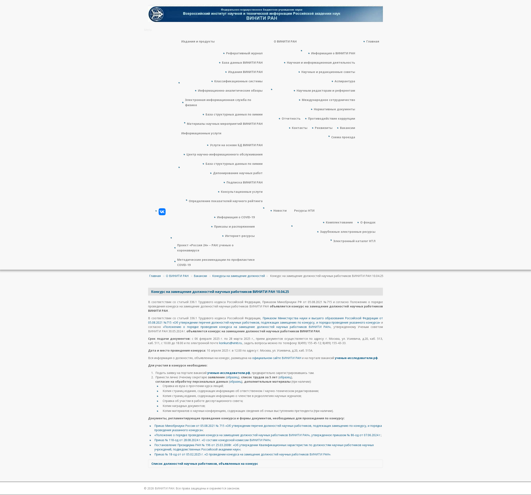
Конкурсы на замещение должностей (238, 276)
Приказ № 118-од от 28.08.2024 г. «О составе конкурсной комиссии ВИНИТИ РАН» (212, 440)
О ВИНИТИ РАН (177, 276)
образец (232, 377)
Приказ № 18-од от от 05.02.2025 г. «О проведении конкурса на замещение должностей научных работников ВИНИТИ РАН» (242, 454)
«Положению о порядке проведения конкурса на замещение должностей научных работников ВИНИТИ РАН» (247, 327)
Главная (155, 276)
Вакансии (200, 276)
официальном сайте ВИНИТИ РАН (276, 358)
